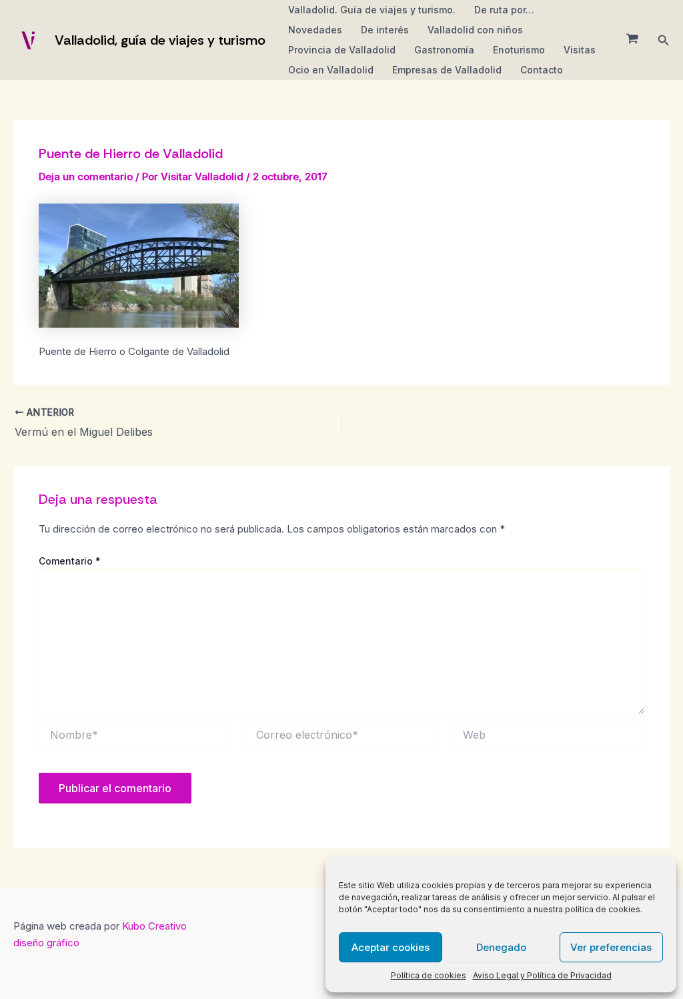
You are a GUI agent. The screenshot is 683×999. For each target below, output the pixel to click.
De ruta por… (504, 9)
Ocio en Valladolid (331, 69)
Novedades (315, 29)
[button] (664, 40)
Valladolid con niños (475, 29)
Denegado (501, 947)
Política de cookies (428, 975)
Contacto (541, 69)
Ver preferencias (611, 947)
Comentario (70, 561)
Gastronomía (444, 49)
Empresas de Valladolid (447, 69)
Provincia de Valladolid (342, 49)
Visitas (580, 49)
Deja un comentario (86, 176)
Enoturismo (519, 49)
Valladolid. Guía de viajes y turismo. (372, 9)
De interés (385, 29)
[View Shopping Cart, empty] (632, 40)
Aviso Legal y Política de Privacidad (542, 975)
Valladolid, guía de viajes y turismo (160, 40)
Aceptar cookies (391, 947)
